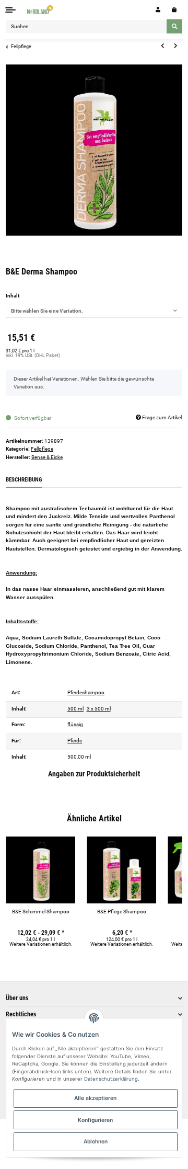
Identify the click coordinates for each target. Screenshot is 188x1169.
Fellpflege (42, 448)
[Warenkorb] (174, 9)
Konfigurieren (95, 1120)
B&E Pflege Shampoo (121, 911)
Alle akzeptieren (95, 1098)
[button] (158, 9)
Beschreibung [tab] (24, 479)
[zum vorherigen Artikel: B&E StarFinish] (162, 46)
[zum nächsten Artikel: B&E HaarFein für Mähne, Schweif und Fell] (175, 46)
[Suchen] (174, 26)
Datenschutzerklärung (111, 1079)
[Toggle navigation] (11, 9)
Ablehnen (96, 1141)
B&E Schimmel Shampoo (40, 911)
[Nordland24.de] (40, 9)
